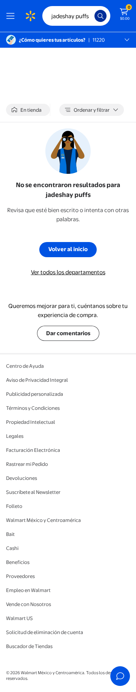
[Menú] (12, 16)
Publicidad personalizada (34, 394)
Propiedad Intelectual (30, 422)
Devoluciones (21, 478)
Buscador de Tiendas (29, 646)
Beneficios (17, 562)
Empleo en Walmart (28, 590)
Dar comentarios (68, 333)
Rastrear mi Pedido (27, 464)
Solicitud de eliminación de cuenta (44, 632)
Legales (14, 436)
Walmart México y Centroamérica (43, 520)
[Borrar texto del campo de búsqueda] (90, 16)
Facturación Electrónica (33, 450)
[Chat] (120, 676)
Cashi (12, 548)
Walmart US (19, 618)
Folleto (14, 506)
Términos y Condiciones (33, 408)
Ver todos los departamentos (68, 272)
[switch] (28, 110)
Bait (10, 534)
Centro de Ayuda (25, 366)
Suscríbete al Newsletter (33, 492)
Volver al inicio (68, 249)
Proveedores (20, 576)
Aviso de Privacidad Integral (37, 380)
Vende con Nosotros (28, 604)
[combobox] (76, 16)
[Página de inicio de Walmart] (30, 16)
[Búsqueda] (100, 16)
